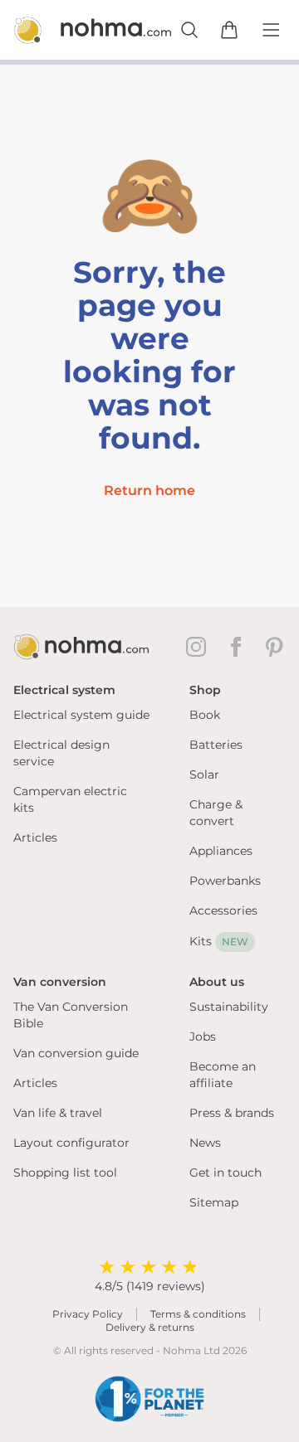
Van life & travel (57, 1112)
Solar (204, 774)
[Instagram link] (199, 647)
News (205, 1142)
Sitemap (213, 1202)
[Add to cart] (229, 30)
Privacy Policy (87, 1314)
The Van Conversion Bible (70, 1015)
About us (216, 981)
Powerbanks (225, 880)
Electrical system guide (81, 714)
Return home (149, 490)
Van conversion (59, 981)
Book (204, 714)
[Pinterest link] (276, 647)
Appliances (220, 850)
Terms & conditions (198, 1314)
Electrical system (64, 689)
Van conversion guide (76, 1053)
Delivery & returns (149, 1327)
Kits (218, 941)
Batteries (216, 744)
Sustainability (228, 1006)
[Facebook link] (239, 647)
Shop (205, 689)
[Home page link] (73, 30)
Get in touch (225, 1172)
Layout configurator (71, 1142)
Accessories (223, 910)
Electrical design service (61, 753)
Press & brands (231, 1112)
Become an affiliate (222, 1074)
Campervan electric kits (70, 799)
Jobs (202, 1036)
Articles (35, 837)
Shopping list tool (65, 1172)
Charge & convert (216, 812)
